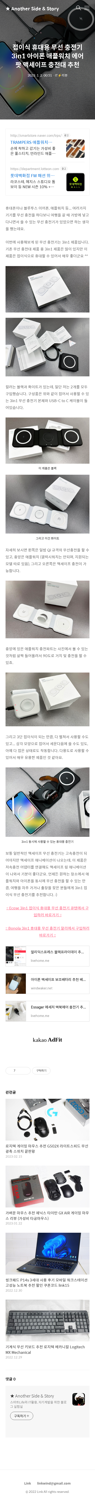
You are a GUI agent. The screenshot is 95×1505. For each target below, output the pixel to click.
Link (27, 1483)
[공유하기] (20, 1070)
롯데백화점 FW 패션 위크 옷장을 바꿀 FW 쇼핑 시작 (32, 175)
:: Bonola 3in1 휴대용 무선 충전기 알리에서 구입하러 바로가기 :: (47, 931)
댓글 (11, 1379)
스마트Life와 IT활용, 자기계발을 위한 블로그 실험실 (38, 1404)
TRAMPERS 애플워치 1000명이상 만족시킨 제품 (32, 142)
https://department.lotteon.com (34, 169)
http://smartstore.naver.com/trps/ (36, 135)
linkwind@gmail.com (54, 1483)
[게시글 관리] (25, 1070)
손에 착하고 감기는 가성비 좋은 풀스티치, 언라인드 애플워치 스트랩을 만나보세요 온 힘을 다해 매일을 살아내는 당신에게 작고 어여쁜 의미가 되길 (33, 150)
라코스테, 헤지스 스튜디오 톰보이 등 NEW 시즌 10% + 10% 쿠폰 (32, 184)
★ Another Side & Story (29, 8)
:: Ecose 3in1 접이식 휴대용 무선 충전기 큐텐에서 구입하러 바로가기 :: (47, 911)
